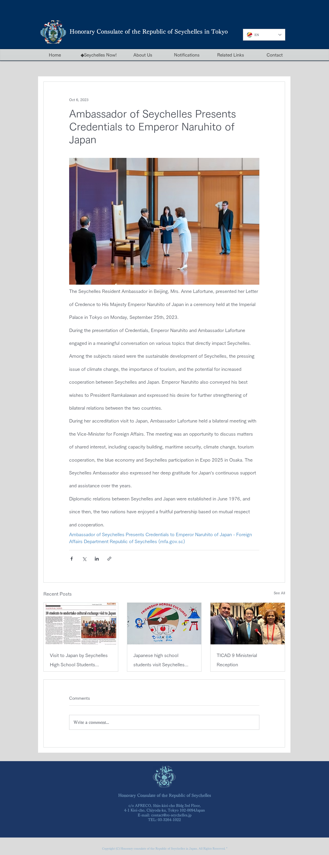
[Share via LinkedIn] (96, 558)
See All (279, 593)
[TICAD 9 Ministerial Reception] (248, 623)
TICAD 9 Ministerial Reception (237, 660)
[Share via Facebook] (71, 558)
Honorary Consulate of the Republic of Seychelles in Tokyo (149, 31)
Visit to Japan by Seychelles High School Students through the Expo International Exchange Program (79, 661)
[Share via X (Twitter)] (84, 558)
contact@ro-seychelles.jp (171, 815)
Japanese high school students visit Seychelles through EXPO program (159, 661)
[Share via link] (109, 558)
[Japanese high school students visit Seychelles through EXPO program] (164, 623)
